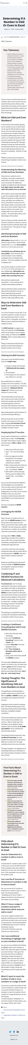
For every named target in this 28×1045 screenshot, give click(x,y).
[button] (24, 3)
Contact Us (14, 1035)
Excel (5, 1007)
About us (14, 1039)
